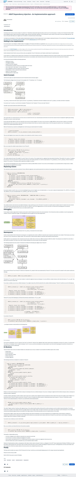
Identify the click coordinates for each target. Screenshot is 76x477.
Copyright (18, 475)
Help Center (42, 1)
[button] (70, 21)
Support (33, 475)
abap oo (13, 460)
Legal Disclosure (24, 475)
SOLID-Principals (14, 49)
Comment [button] (72, 464)
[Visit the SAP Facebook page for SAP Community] (61, 475)
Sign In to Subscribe (70, 14)
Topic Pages (47, 1)
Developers (29, 1)
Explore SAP (66, 1)
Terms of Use (14, 475)
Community (10, 1)
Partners (34, 1)
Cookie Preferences (39, 475)
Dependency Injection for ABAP (19, 39)
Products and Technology (18, 1)
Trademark (29, 475)
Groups (24, 1)
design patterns (26, 460)
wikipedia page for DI (33, 39)
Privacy (10, 475)
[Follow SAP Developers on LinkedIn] (66, 475)
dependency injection (19, 460)
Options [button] (65, 16)
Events (38, 1)
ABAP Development (7, 26)
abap (5, 460)
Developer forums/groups (23, 6)
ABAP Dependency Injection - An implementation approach (32, 14)
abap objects (9, 460)
